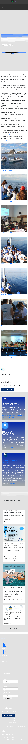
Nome (5, 679)
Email (5, 686)
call (15, 556)
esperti (5, 560)
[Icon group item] (4, 652)
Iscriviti (8, 698)
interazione (6, 601)
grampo (7, 521)
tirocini (18, 599)
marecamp (8, 556)
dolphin (14, 599)
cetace (18, 560)
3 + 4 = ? (5, 694)
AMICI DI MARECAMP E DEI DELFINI (13, 461)
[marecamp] (4, 645)
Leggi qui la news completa (11, 140)
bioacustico (17, 558)
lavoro (9, 560)
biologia (14, 560)
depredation (8, 599)
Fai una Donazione (7, 389)
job (12, 556)
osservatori (19, 556)
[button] (14, 3)
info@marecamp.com (7, 134)
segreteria (11, 558)
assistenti (6, 558)
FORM (11, 447)
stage (22, 599)
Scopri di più (13, 483)
